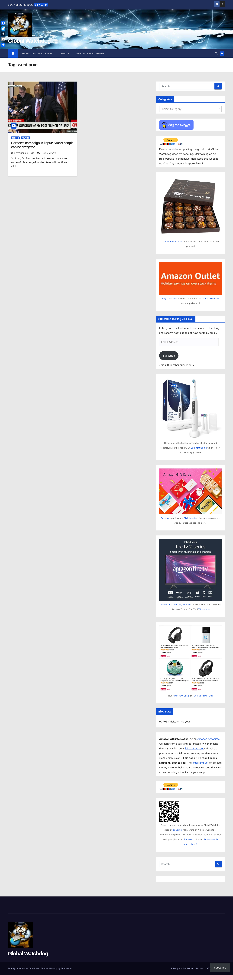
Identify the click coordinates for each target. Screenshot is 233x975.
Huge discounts (170, 298)
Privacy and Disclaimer (37, 53)
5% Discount (204, 609)
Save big (165, 518)
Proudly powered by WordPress (24, 968)
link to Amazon (194, 748)
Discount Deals (181, 695)
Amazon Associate (208, 739)
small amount (200, 762)
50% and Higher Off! (202, 695)
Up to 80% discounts (208, 298)
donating (177, 830)
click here (188, 839)
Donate (64, 53)
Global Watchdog (29, 41)
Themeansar (67, 968)
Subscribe (169, 355)
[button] (216, 53)
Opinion (15, 138)
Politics (25, 138)
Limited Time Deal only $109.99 (175, 604)
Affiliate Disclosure (90, 53)
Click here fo (190, 518)
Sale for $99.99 (199, 447)
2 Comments (49, 153)
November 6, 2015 (24, 153)
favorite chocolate (174, 241)
